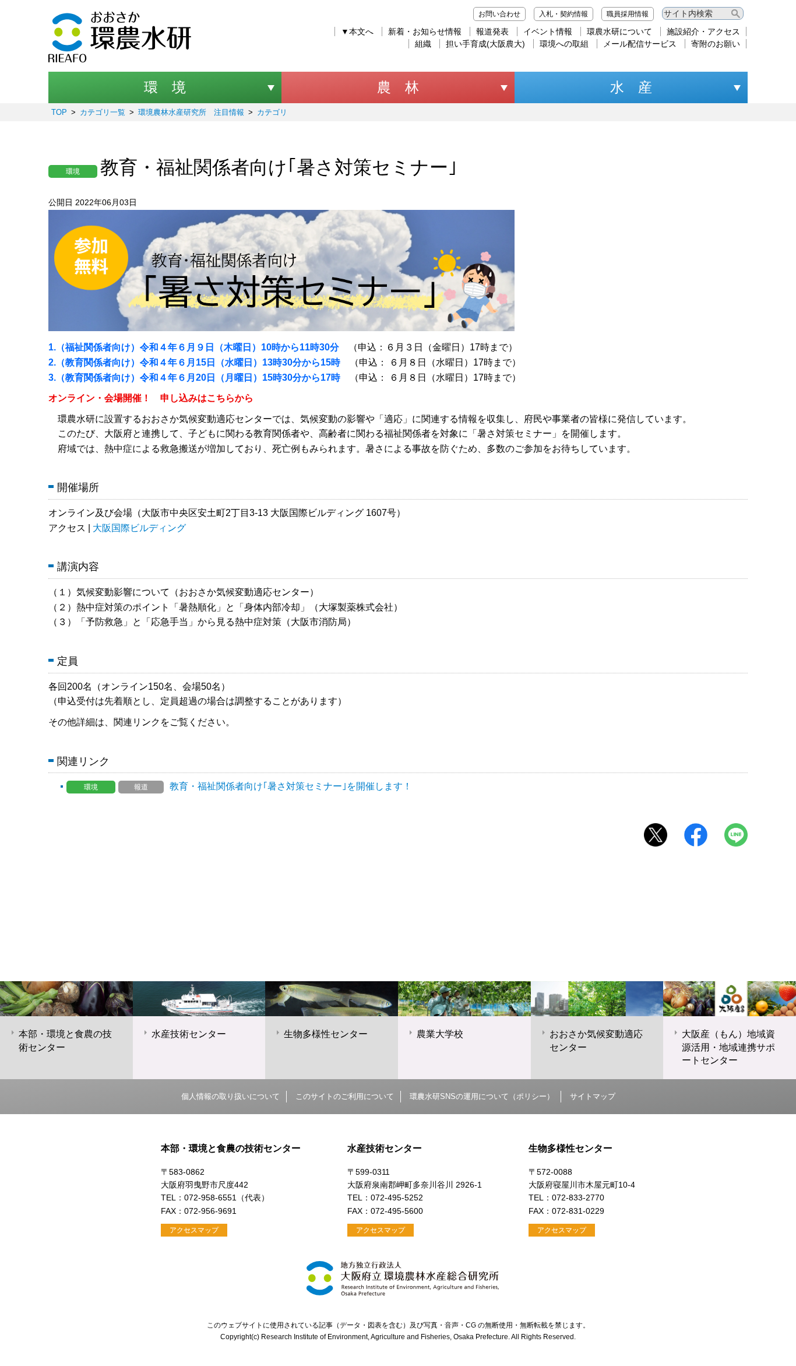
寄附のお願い (715, 43)
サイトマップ (592, 1096)
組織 (423, 43)
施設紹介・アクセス (703, 31)
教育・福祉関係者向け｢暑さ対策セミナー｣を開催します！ (248, 786)
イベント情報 (547, 31)
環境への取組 (564, 43)
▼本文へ (357, 31)
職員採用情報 (628, 14)
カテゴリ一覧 (102, 112)
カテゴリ (272, 112)
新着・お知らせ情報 (425, 31)
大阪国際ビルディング (139, 528)
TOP (59, 112)
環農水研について (619, 31)
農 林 (398, 87)
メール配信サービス (640, 43)
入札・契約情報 (563, 14)
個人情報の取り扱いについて (230, 1096)
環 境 (165, 87)
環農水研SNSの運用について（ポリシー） (482, 1096)
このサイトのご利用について (344, 1096)
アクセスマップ (194, 1230)
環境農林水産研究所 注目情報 (191, 112)
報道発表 (492, 31)
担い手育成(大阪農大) (485, 43)
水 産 (631, 87)
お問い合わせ (499, 14)
